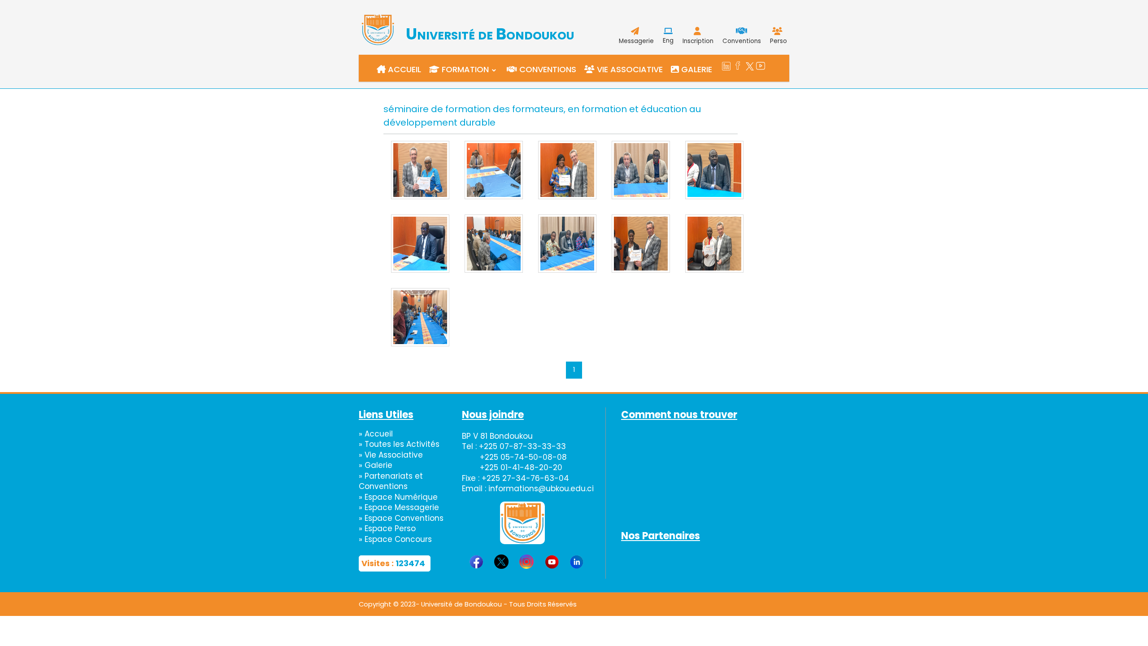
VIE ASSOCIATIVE (629, 69)
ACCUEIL (403, 69)
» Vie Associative (391, 455)
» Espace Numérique (398, 497)
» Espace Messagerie (399, 507)
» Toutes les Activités (399, 444)
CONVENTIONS (546, 69)
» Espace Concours (395, 539)
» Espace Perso (387, 528)
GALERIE (695, 69)
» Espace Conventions (401, 518)
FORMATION (464, 69)
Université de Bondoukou (490, 34)
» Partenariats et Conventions (391, 481)
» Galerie (375, 465)
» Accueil (376, 433)
